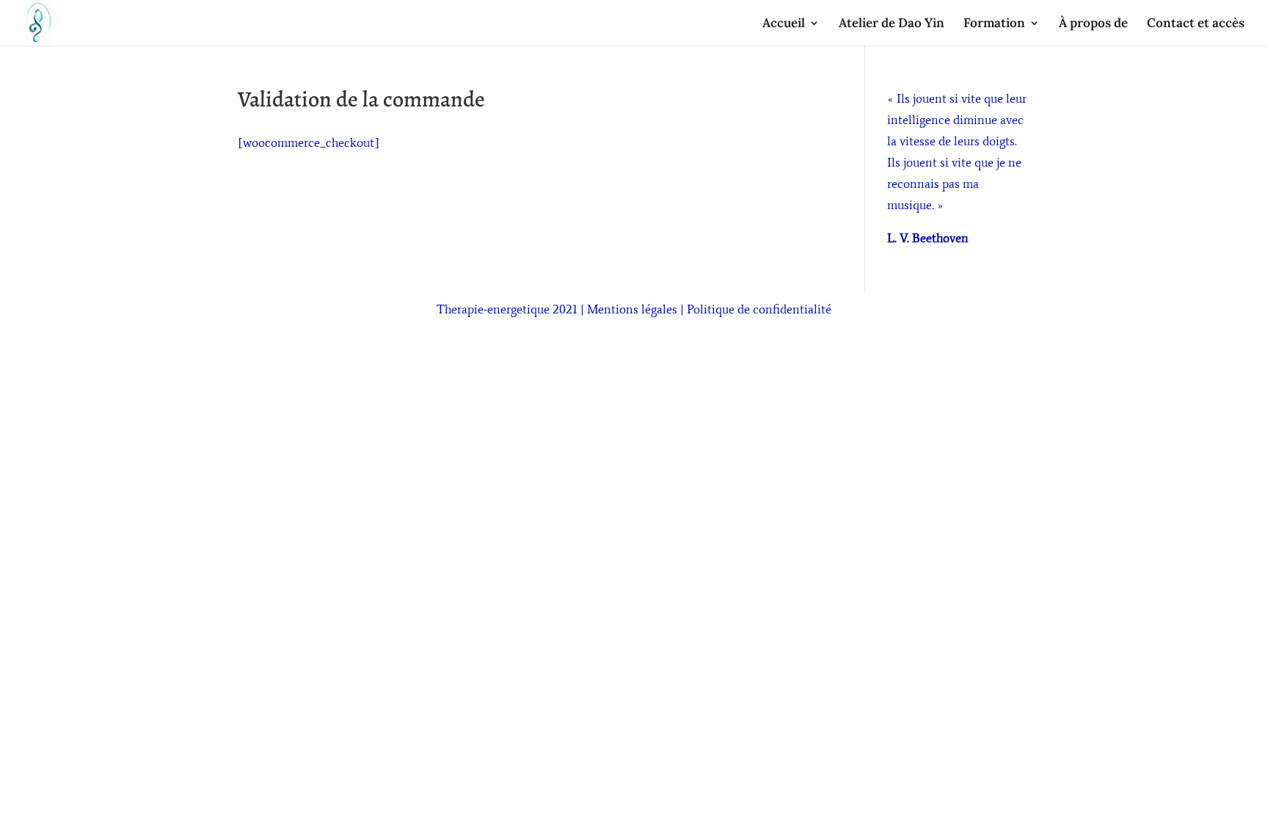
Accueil (783, 24)
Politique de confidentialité (759, 309)
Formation (994, 24)
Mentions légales (632, 309)
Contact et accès (1196, 24)
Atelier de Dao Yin (891, 24)
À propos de (1093, 24)
